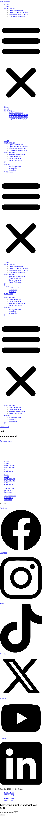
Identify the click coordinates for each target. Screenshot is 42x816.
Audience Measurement (17, 154)
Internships (12, 170)
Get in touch (8, 172)
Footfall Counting (15, 156)
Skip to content (5, 1)
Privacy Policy (9, 795)
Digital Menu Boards (16, 10)
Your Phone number (7, 812)
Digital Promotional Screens (18, 12)
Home (6, 5)
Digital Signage (9, 8)
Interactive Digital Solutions (18, 14)
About (6, 6)
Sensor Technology (15, 160)
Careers (6, 164)
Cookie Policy (9, 793)
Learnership (13, 313)
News (6, 162)
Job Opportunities (15, 166)
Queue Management (15, 158)
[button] (21, 61)
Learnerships (13, 168)
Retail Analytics (9, 152)
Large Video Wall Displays (18, 16)
